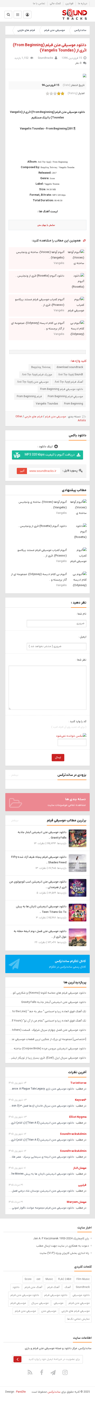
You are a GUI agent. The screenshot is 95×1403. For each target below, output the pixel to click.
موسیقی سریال (40, 1303)
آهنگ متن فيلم (33, 1287)
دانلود (16, 1287)
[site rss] (30, 1372)
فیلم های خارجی (26, 30)
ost (38, 1279)
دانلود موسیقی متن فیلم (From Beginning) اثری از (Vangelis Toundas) (49, 48)
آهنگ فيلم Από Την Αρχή (69, 382)
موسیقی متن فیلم (54, 30)
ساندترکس (80, 30)
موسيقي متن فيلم (79, 1303)
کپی (22, 471)
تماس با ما (39, 3)
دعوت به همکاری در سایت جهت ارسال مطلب (62, 1246)
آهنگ (68, 1287)
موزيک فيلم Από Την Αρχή (37, 374)
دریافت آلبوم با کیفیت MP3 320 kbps (49, 455)
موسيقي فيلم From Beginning (65, 396)
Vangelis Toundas (47, 404)
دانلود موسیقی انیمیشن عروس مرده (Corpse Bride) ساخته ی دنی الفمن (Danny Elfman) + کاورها (47, 1048)
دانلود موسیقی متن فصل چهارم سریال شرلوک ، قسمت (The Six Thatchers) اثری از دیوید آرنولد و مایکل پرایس (47, 1030)
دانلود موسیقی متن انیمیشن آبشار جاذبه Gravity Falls (53, 1002)
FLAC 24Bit (64, 1279)
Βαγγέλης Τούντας (41, 367)
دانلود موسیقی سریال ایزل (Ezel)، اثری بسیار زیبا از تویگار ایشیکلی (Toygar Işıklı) (47, 1058)
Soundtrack (83, 1287)
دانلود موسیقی (81, 1295)
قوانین (69, 3)
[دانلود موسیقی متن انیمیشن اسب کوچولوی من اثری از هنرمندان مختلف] (77, 888)
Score (28, 1279)
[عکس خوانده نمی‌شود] (71, 736)
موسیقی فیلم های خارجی (75, 1311)
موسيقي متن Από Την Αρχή (33, 382)
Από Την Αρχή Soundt (70, 374)
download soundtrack (70, 367)
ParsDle (21, 1392)
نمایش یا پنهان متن (46, 225)
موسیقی (58, 1303)
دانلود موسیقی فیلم (55, 1295)
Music (49, 1279)
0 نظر (78, 63)
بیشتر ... (13, 775)
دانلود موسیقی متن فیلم (24, 1295)
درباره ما (82, 3)
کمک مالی (55, 3)
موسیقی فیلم (18, 1303)
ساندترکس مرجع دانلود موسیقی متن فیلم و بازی (75, 14)
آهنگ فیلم (53, 1287)
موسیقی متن (48, 1311)
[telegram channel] (53, 1372)
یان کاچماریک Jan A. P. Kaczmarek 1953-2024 (61, 1238)
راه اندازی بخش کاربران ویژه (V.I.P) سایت (64, 1253)
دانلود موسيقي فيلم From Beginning (61, 389)
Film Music (83, 1279)
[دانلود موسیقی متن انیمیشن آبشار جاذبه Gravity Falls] (77, 838)
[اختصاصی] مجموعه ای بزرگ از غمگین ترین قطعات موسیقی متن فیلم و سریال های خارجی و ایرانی (47, 1039)
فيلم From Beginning (29, 396)
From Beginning (73, 404)
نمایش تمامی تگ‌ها (78, 1319)
